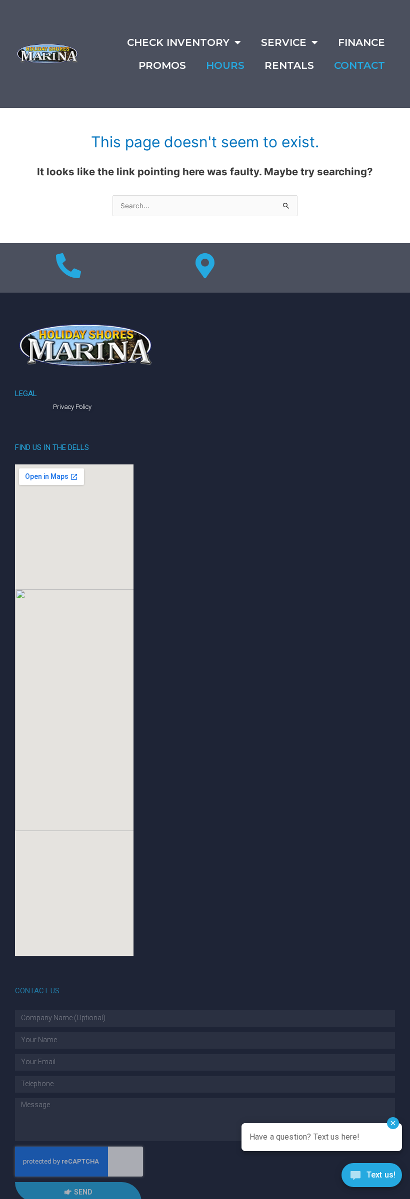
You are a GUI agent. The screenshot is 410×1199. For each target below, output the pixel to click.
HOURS (225, 65)
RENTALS (289, 65)
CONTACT (359, 65)
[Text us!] (372, 1178)
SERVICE (283, 42)
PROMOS (162, 65)
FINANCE (361, 42)
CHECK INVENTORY (178, 42)
